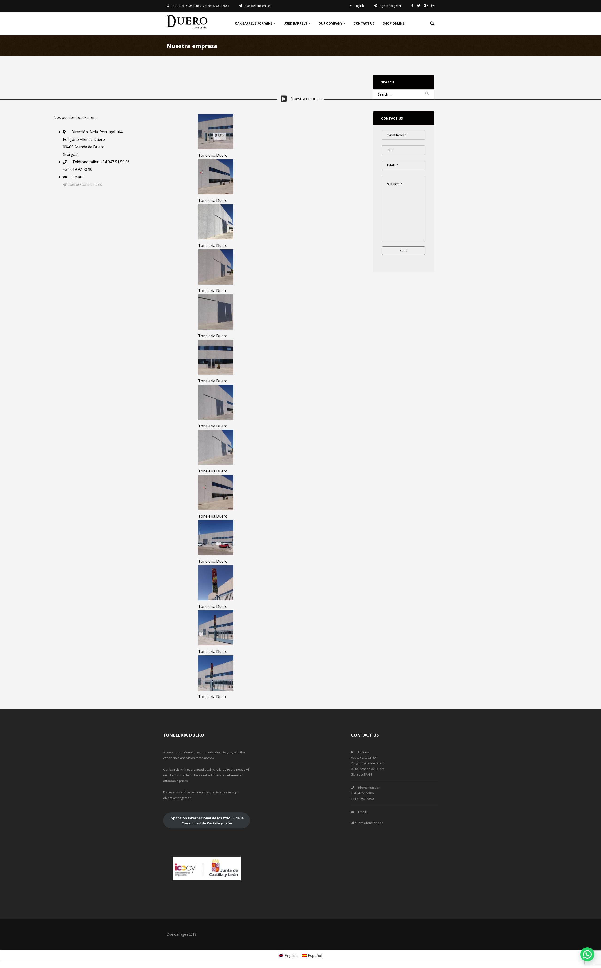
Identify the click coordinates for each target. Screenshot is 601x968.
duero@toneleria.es (84, 184)
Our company (330, 23)
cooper (188, 22)
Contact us (364, 23)
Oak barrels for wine (253, 23)
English (359, 6)
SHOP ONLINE (393, 23)
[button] (587, 954)
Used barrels (295, 23)
